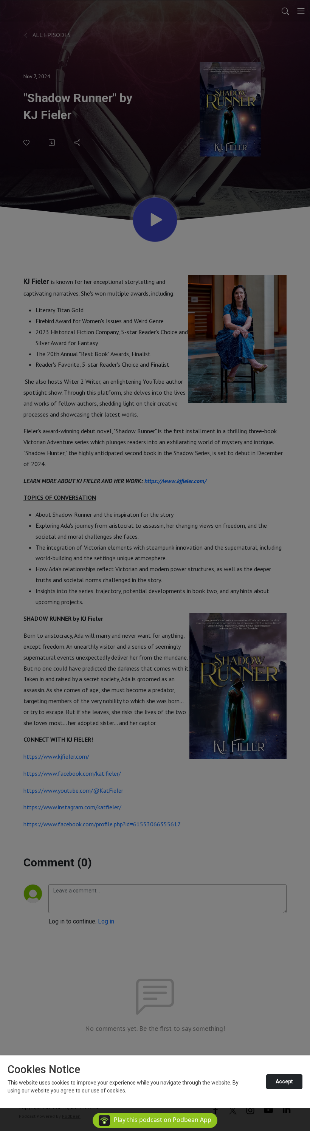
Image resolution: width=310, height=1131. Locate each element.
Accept (284, 1081)
